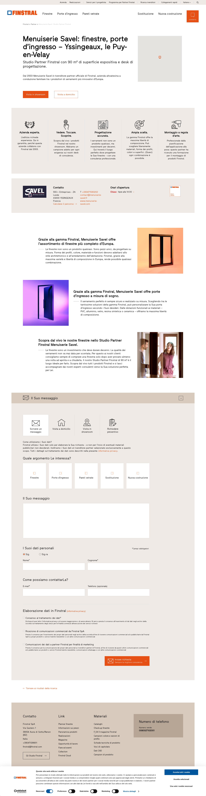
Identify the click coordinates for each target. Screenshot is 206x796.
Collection (62, 751)
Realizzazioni (75, 2)
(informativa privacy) (76, 611)
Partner (33, 24)
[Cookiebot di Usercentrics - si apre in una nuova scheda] (20, 791)
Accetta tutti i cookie (181, 772)
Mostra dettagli (129, 791)
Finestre (47, 13)
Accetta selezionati (181, 779)
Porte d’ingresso (67, 13)
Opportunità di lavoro (68, 744)
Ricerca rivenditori (148, 2)
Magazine (62, 740)
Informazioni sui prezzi (68, 728)
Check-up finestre (101, 728)
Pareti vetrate (90, 13)
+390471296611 (30, 743)
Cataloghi (98, 724)
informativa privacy (107, 451)
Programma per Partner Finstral (122, 2)
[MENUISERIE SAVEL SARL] (36, 192)
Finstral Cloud (64, 755)
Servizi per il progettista (96, 2)
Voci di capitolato (102, 747)
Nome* (26, 560)
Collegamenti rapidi (169, 2)
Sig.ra (45, 554)
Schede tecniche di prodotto (107, 743)
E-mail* (26, 586)
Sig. (28, 554)
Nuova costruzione (170, 13)
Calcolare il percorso (63, 204)
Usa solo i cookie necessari (181, 786)
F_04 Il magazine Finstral (105, 732)
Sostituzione (146, 13)
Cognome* (93, 560)
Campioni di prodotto (103, 754)
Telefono (97, 586)
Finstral (25, 24)
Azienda (63, 2)
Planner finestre (65, 724)
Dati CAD (98, 750)
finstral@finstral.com (32, 747)
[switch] (71, 791)
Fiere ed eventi (65, 747)
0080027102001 (146, 730)
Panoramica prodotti (67, 732)
